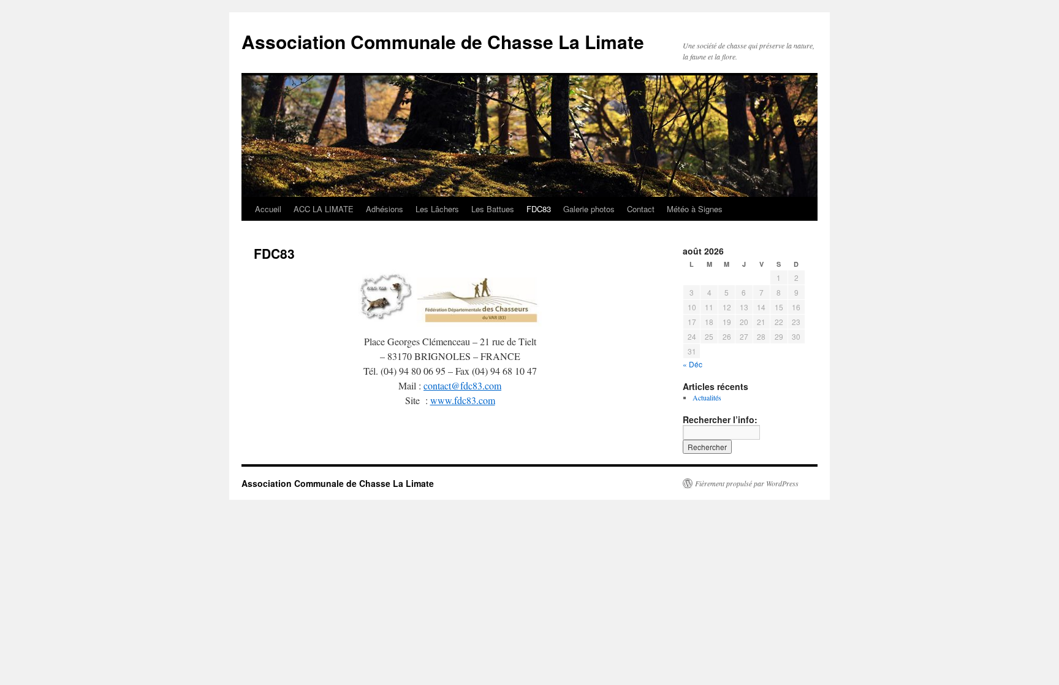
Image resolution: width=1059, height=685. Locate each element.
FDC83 (538, 209)
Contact (641, 209)
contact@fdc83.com (462, 385)
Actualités (707, 397)
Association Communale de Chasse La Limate (442, 41)
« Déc (692, 364)
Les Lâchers (437, 209)
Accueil (268, 209)
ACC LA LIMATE (324, 209)
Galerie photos (589, 209)
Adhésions (384, 209)
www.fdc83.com (462, 400)
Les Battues (492, 209)
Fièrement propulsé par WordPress (747, 483)
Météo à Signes (695, 209)
